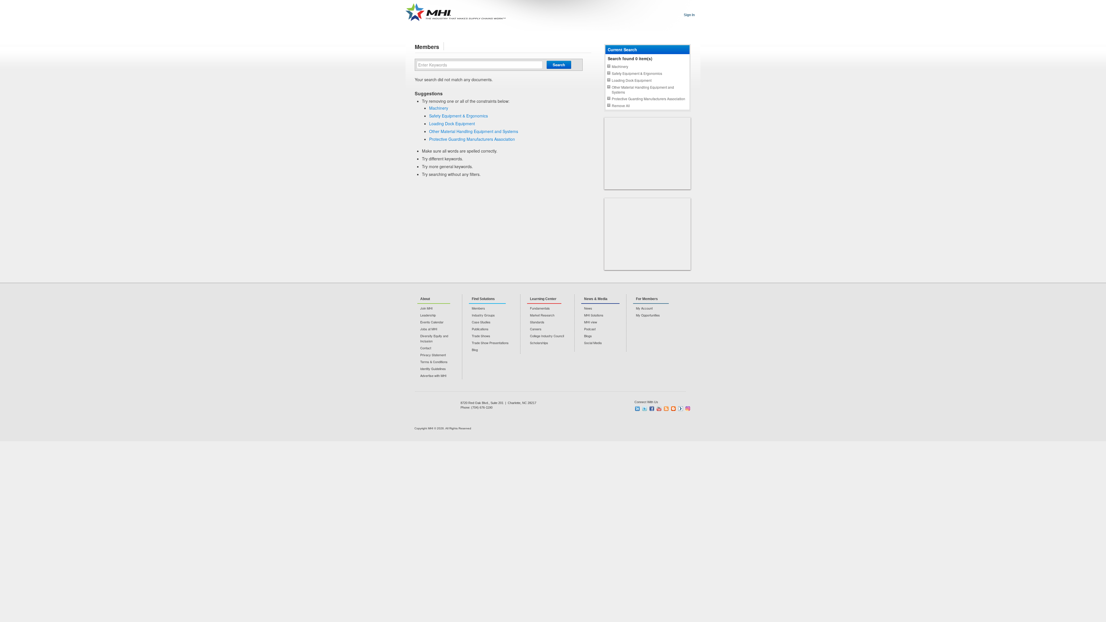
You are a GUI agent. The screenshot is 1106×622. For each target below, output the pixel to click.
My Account (644, 308)
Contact (425, 348)
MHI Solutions (593, 315)
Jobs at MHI (428, 329)
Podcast (590, 329)
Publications (480, 329)
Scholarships (539, 342)
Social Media (593, 342)
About (425, 299)
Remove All (621, 105)
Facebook (651, 408)
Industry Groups (483, 315)
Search (559, 64)
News (588, 308)
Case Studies (481, 322)
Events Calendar (432, 322)
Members (478, 308)
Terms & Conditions (434, 361)
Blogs (588, 335)
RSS (666, 408)
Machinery (438, 108)
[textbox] (480, 65)
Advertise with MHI (433, 375)
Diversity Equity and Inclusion (434, 338)
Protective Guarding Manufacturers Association (472, 139)
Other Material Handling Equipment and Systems (473, 131)
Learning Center (543, 299)
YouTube (659, 408)
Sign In (689, 15)
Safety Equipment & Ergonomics (458, 116)
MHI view (590, 322)
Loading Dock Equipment (452, 123)
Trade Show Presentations (490, 342)
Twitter (644, 408)
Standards (537, 322)
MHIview (680, 408)
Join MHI (426, 308)
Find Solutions (483, 299)
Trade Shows (481, 335)
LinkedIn (637, 408)
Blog (475, 349)
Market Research (542, 315)
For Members (647, 299)
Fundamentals (540, 308)
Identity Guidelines (433, 368)
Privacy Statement (433, 354)
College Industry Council (547, 335)
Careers (535, 329)
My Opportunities (648, 315)
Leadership (428, 315)
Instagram (687, 408)
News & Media (595, 299)
